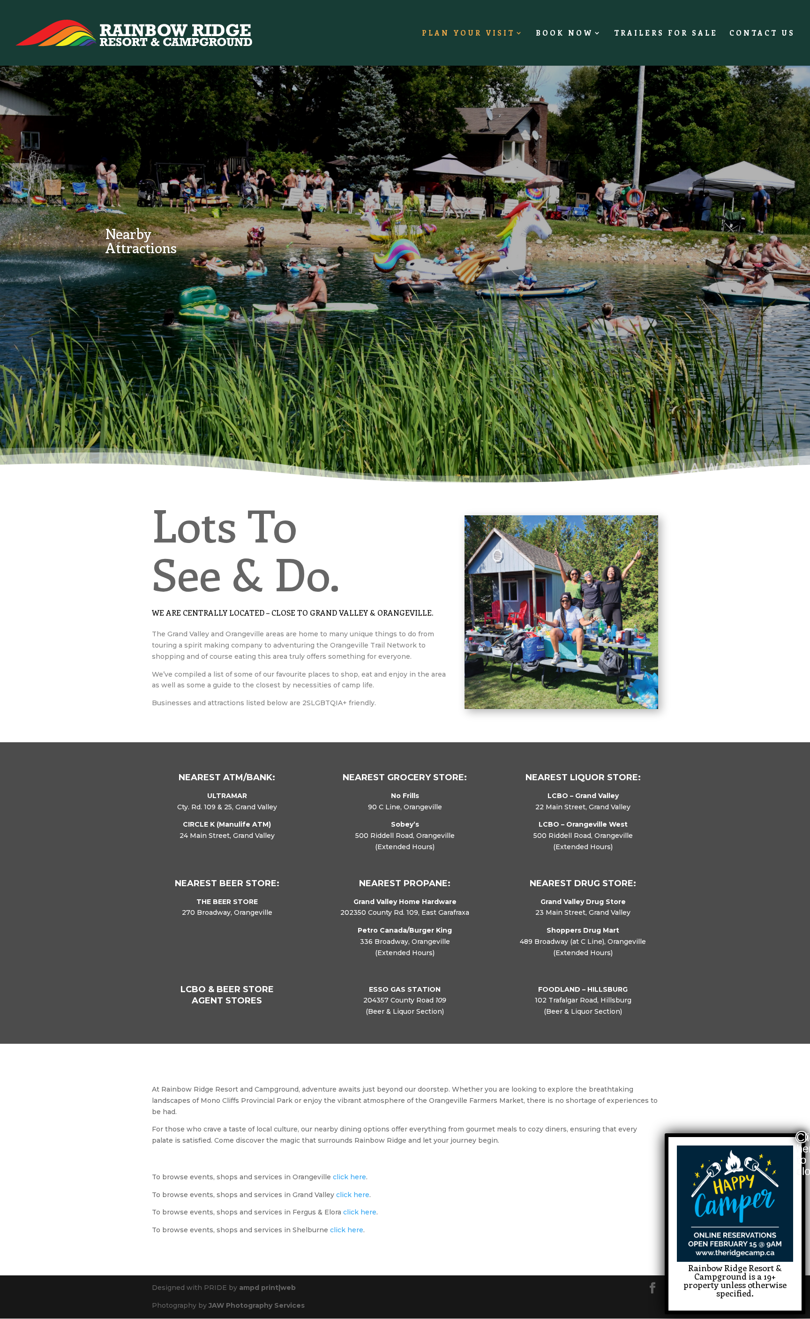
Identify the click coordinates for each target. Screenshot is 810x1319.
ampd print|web (267, 1287)
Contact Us (762, 34)
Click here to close (802, 1137)
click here (349, 1177)
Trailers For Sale (666, 34)
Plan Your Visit (468, 34)
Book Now (564, 34)
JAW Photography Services (257, 1305)
